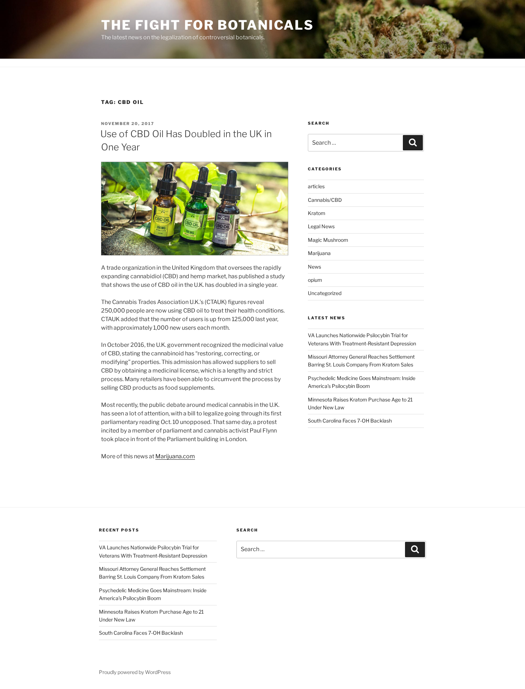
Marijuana (319, 253)
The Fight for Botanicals (207, 25)
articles (316, 186)
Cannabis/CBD (325, 200)
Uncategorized (324, 293)
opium (315, 280)
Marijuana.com (175, 456)
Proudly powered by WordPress (135, 672)
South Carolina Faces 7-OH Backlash (350, 421)
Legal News (321, 226)
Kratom (316, 213)
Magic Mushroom (328, 240)
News (314, 267)
